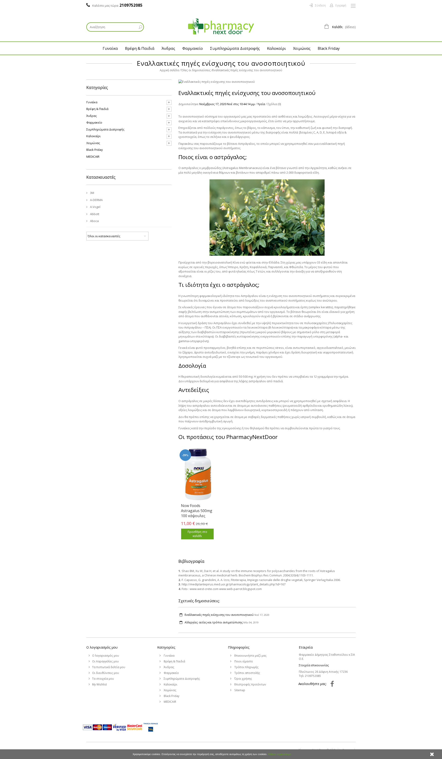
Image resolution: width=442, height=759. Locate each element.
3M (91, 193)
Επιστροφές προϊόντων (250, 684)
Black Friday (329, 48)
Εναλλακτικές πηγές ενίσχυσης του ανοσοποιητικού (219, 615)
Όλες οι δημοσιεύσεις (196, 70)
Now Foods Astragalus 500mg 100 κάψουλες (196, 511)
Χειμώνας (302, 48)
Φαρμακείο (192, 48)
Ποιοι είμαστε (243, 661)
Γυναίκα (110, 48)
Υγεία (261, 104)
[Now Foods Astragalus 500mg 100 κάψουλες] (198, 474)
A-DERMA (96, 200)
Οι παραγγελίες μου (105, 661)
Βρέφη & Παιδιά (139, 48)
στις (236, 104)
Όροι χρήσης (243, 679)
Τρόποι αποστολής (247, 673)
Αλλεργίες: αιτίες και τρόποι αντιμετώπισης (214, 622)
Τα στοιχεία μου (103, 679)
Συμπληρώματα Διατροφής (235, 48)
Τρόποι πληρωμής (246, 667)
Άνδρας (168, 48)
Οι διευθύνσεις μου (105, 673)
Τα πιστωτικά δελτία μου (108, 667)
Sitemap (239, 690)
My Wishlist (99, 684)
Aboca (94, 221)
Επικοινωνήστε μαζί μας (250, 656)
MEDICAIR (92, 156)
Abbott (94, 214)
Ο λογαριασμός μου (102, 647)
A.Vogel (94, 207)
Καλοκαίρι (276, 48)
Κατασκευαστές (101, 177)
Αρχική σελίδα (169, 70)
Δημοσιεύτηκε (188, 104)
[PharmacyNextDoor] (221, 26)
